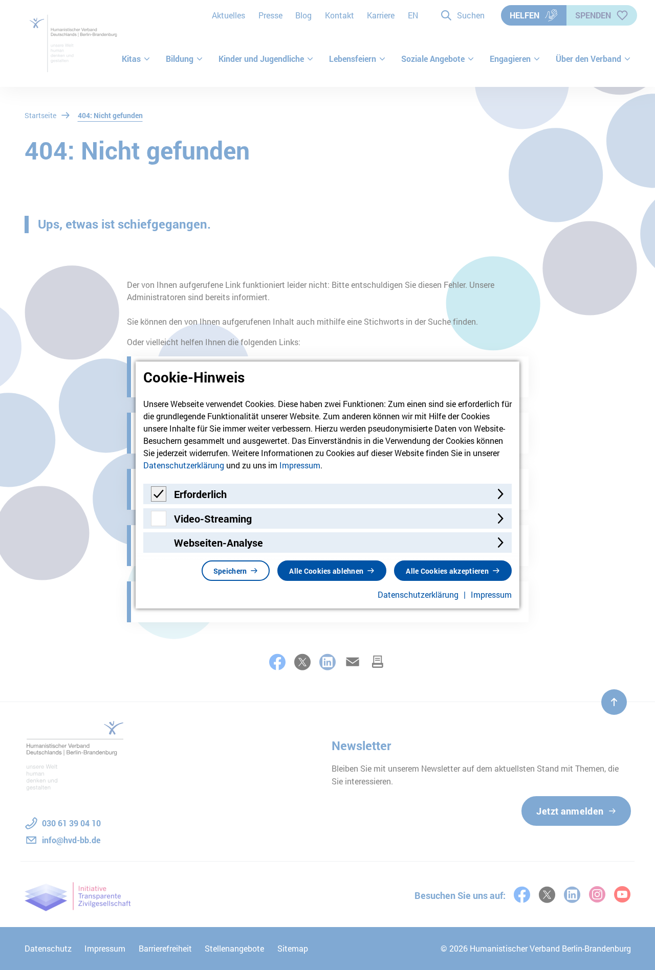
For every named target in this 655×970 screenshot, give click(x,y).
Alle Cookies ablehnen (326, 571)
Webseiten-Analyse (218, 542)
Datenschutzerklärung (183, 465)
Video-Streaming (213, 518)
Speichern (230, 571)
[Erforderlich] (158, 498)
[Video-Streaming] (158, 522)
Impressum (299, 465)
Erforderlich (200, 494)
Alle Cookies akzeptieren (447, 571)
